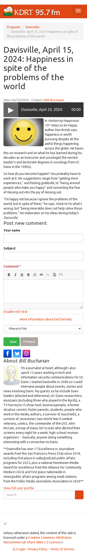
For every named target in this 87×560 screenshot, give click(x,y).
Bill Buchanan (54, 100)
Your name (11, 230)
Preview (29, 342)
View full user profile (18, 488)
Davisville (32, 27)
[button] (9, 275)
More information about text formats (45, 319)
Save (13, 342)
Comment (12, 266)
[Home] (32, 11)
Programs (14, 27)
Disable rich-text (15, 311)
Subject (9, 248)
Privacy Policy (38, 549)
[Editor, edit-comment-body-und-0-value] (43, 291)
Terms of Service (62, 549)
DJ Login (19, 549)
